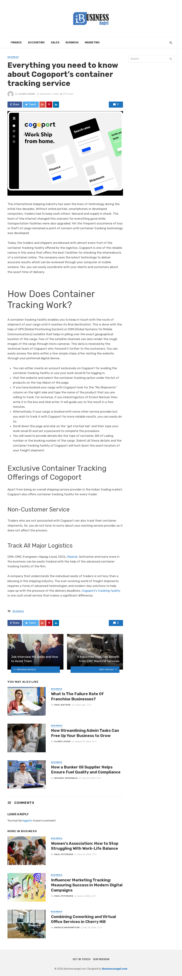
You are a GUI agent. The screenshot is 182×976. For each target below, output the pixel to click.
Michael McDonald (66, 778)
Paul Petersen (63, 854)
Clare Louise (26, 94)
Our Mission (101, 959)
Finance (16, 42)
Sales (55, 42)
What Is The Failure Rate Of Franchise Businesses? (77, 696)
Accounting (36, 42)
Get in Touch (81, 959)
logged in (27, 820)
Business (72, 42)
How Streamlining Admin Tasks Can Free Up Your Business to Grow (85, 733)
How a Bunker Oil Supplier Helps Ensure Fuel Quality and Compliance (86, 769)
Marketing (92, 42)
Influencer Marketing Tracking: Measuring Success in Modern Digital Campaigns (86, 885)
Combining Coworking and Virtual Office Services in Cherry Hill (83, 919)
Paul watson (62, 705)
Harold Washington (66, 927)
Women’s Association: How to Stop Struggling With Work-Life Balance (84, 846)
